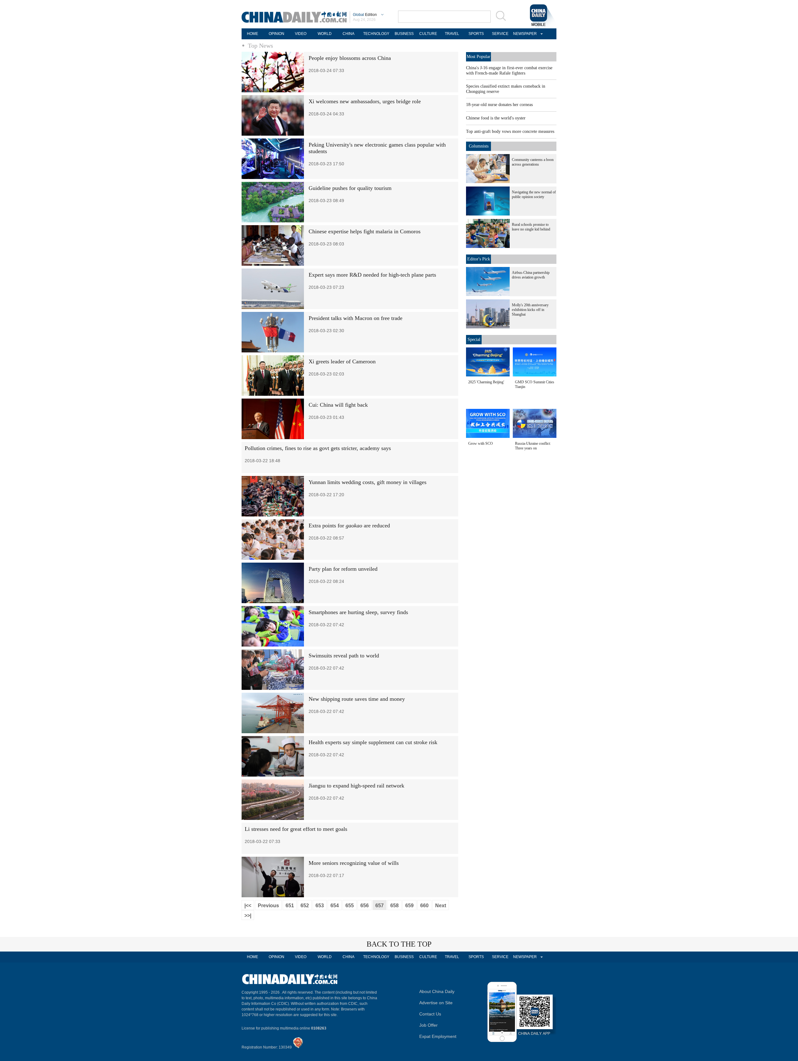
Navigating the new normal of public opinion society (534, 194)
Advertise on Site (436, 1002)
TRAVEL (452, 33)
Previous (268, 905)
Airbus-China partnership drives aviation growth (531, 274)
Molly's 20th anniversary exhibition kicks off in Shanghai (530, 310)
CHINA (348, 33)
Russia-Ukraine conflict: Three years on (533, 445)
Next (440, 905)
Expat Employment (437, 1036)
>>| (247, 915)
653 (319, 905)
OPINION (276, 33)
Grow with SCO (480, 443)
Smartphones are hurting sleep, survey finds (358, 612)
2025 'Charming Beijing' (486, 382)
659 (409, 905)
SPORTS (476, 33)
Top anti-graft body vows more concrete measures (510, 131)
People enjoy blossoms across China (350, 58)
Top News (260, 45)
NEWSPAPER (524, 33)
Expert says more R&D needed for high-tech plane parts (372, 275)
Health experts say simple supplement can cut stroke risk (373, 742)
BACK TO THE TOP (399, 944)
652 (304, 905)
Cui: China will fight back (338, 405)
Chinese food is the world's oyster (496, 118)
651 (290, 905)
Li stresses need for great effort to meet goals (296, 829)
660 (424, 905)
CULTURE (428, 33)
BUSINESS (404, 33)
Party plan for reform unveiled (343, 569)
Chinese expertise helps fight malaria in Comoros (365, 231)
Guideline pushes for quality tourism (350, 188)
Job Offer (428, 1025)
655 (349, 905)
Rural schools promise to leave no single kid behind (531, 226)
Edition (365, 14)
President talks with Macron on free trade (355, 318)
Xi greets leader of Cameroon (342, 361)
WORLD (325, 33)
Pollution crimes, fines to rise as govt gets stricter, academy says (318, 448)
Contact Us (430, 1013)
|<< (247, 905)
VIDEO (300, 33)
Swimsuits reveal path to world (344, 655)
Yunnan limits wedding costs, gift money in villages (367, 482)
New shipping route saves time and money (357, 699)
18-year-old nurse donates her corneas (499, 104)
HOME (252, 33)
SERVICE (500, 33)
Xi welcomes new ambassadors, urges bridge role (365, 101)
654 (334, 905)
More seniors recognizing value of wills (354, 863)
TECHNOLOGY (376, 33)
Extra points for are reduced (349, 525)
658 (394, 905)
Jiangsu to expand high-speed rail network (356, 785)
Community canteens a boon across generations (533, 162)
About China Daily (436, 991)
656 (364, 905)
